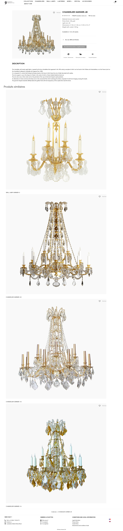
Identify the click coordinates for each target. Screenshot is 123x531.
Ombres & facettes (46, 517)
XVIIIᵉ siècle (93, 15)
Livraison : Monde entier (68, 57)
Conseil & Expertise (92, 57)
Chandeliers (39, 1)
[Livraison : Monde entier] (68, 54)
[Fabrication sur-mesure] (80, 54)
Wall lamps (51, 1)
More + (69, 1)
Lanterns (61, 1)
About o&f (28, 3)
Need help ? (8, 517)
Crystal (77, 1)
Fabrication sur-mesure (80, 57)
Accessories (87, 1)
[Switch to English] (109, 521)
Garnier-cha (84, 15)
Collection (28, 1)
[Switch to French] (109, 519)
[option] (36, 34)
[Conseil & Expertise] (93, 54)
